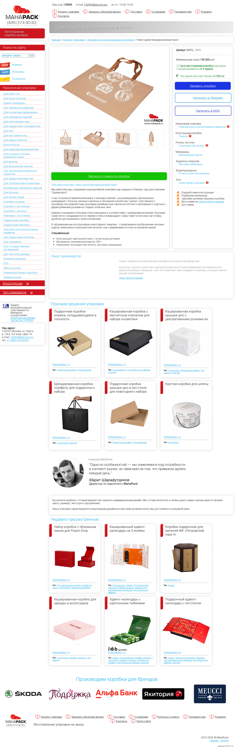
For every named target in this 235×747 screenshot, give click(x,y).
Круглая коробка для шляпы (186, 384)
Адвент (129, 585)
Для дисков (10, 161)
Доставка (136, 11)
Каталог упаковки (68, 11)
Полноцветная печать (191, 145)
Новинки (17, 64)
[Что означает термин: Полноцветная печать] (207, 145)
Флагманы (18, 71)
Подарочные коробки (16, 220)
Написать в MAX (208, 111)
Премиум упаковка (15, 258)
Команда (206, 11)
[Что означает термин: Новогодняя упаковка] (207, 182)
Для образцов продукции (18, 107)
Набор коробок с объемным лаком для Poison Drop (75, 529)
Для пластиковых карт (17, 121)
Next (171, 85)
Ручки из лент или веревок (194, 173)
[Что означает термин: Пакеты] (190, 136)
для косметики (119, 370)
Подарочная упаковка (16, 224)
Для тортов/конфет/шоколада (22, 183)
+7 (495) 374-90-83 (18, 340)
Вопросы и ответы (168, 716)
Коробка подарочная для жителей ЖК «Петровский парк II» (184, 530)
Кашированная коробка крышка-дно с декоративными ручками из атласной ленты (186, 315)
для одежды (173, 442)
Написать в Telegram (208, 98)
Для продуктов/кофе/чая (18, 178)
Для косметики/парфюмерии (21, 112)
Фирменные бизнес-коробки (20, 272)
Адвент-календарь (14, 103)
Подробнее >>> (61, 364)
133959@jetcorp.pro (21, 337)
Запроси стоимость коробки (109, 176)
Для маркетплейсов (15, 140)
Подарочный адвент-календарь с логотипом (183, 601)
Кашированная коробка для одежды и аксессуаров (75, 601)
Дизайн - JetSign (219, 740)
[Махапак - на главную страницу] (22, 15)
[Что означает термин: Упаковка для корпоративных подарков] (228, 126)
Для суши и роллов (15, 98)
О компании (158, 11)
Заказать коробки (203, 86)
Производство (183, 11)
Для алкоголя (12, 93)
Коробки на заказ (14, 201)
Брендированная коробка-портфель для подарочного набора (74, 387)
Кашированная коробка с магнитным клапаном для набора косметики (130, 315)
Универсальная (12, 277)
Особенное (18, 78)
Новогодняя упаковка (192, 182)
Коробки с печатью (15, 211)
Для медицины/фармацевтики (21, 149)
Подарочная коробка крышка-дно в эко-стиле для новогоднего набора (128, 387)
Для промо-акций (14, 197)
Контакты (63, 16)
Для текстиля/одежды (16, 254)
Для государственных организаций (17, 248)
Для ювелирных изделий (18, 116)
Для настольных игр (15, 135)
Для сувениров (12, 241)
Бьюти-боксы (12, 144)
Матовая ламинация (190, 164)
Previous (47, 85)
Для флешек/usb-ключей (18, 166)
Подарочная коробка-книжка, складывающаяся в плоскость (75, 315)
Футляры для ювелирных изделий (23, 187)
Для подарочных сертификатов (22, 126)
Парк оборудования (131, 277)
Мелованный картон (190, 154)
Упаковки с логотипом (17, 215)
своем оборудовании (211, 201)
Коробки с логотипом (16, 206)
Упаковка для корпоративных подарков (202, 126)
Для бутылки (11, 192)
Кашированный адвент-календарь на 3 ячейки (128, 529)
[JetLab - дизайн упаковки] (114, 667)
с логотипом (173, 370)
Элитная (112, 372)
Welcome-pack (12, 268)
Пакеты (183, 136)
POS (6, 263)
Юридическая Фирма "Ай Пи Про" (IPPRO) (23, 319)
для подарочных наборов (138, 370)
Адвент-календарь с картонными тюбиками (127, 601)
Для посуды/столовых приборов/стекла (17, 155)
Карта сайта (144, 721)
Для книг (9, 130)
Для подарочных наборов (19, 237)
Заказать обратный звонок (105, 11)
